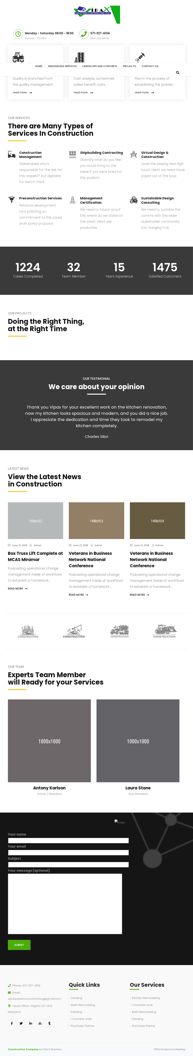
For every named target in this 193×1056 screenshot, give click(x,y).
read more (20, 92)
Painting (76, 1012)
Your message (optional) (29, 870)
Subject (14, 858)
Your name (17, 834)
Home (38, 66)
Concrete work (81, 1019)
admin (37, 545)
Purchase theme (143, 1026)
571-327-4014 (31, 985)
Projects (129, 66)
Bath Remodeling (83, 1005)
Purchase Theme (82, 1026)
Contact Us (150, 66)
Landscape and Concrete (99, 66)
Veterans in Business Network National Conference (90, 559)
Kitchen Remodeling (146, 998)
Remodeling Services (62, 66)
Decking (76, 998)
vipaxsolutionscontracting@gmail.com (34, 999)
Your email (17, 846)
